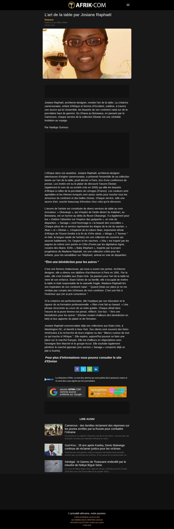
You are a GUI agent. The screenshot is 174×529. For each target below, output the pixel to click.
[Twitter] (83, 369)
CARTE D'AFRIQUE (81, 517)
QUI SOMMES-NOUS (78, 520)
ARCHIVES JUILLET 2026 (79, 523)
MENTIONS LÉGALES (95, 520)
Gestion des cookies (97, 523)
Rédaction (49, 20)
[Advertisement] (87, 91)
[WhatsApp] (89, 369)
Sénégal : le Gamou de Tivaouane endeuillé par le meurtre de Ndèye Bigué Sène (95, 463)
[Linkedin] (96, 369)
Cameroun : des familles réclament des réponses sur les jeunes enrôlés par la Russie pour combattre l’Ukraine (97, 429)
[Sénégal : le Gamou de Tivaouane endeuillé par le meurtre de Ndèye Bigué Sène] (53, 466)
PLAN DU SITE (94, 517)
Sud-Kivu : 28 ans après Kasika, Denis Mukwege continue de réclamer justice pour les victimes (95, 447)
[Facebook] (77, 369)
